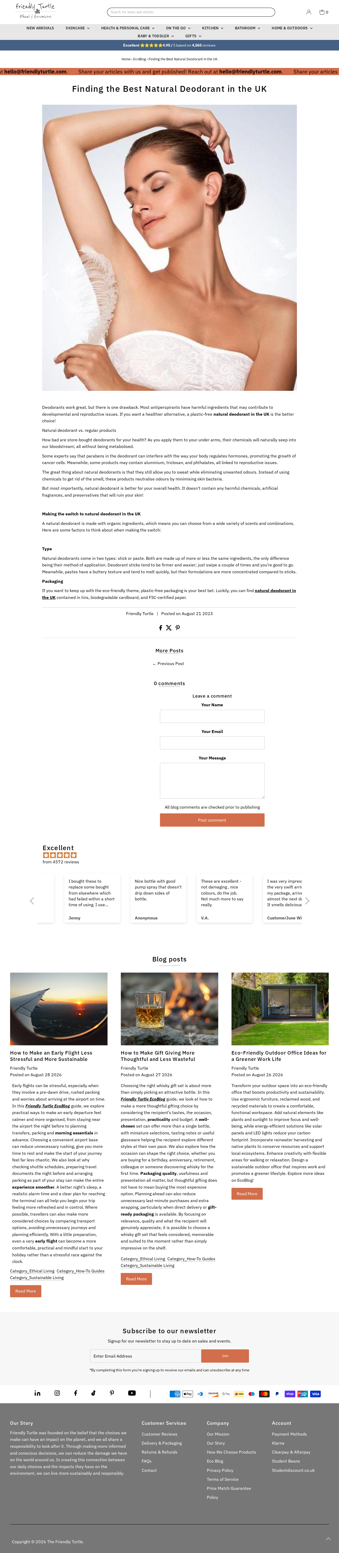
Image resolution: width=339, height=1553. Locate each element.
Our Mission (218, 1434)
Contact (149, 1470)
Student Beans (286, 1461)
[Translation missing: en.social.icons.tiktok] (93, 1394)
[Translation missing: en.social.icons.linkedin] (37, 1394)
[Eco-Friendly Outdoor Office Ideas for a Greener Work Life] (280, 1009)
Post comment (212, 820)
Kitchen (211, 28)
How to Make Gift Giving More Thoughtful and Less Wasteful (158, 1056)
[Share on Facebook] (161, 628)
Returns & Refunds (159, 1452)
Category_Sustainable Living (37, 1277)
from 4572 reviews (61, 861)
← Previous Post (168, 663)
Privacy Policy (220, 1470)
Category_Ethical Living (32, 1270)
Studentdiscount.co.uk (293, 1470)
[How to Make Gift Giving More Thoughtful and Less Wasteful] (169, 1009)
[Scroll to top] (328, 1538)
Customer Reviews (159, 1434)
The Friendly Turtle (65, 1541)
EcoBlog (139, 59)
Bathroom (245, 28)
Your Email (212, 731)
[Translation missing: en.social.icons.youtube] (132, 1394)
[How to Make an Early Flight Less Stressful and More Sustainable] (59, 1009)
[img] (172, 855)
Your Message (212, 758)
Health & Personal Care (126, 28)
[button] (33, 901)
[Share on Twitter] (169, 628)
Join (225, 1356)
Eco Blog (215, 1461)
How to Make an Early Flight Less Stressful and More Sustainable (51, 1056)
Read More (25, 1291)
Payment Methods (289, 1434)
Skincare (76, 28)
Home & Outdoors (290, 28)
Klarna (278, 1443)
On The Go (176, 28)
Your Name (212, 704)
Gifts (191, 36)
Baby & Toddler (154, 36)
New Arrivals (40, 28)
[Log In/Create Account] (308, 12)
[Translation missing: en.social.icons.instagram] (57, 1394)
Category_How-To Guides (81, 1270)
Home (126, 59)
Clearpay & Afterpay (291, 1452)
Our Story (216, 1443)
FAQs (146, 1461)
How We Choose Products (231, 1452)
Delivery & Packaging (162, 1443)
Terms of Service (223, 1479)
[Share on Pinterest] (178, 628)
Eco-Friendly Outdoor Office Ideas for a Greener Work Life (279, 1056)
